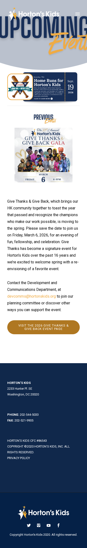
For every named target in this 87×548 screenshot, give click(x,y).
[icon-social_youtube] (50, 525)
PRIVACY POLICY (18, 458)
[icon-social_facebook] (58, 525)
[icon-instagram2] (40, 525)
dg (31, 296)
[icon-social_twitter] (30, 525)
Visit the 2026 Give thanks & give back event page (43, 327)
